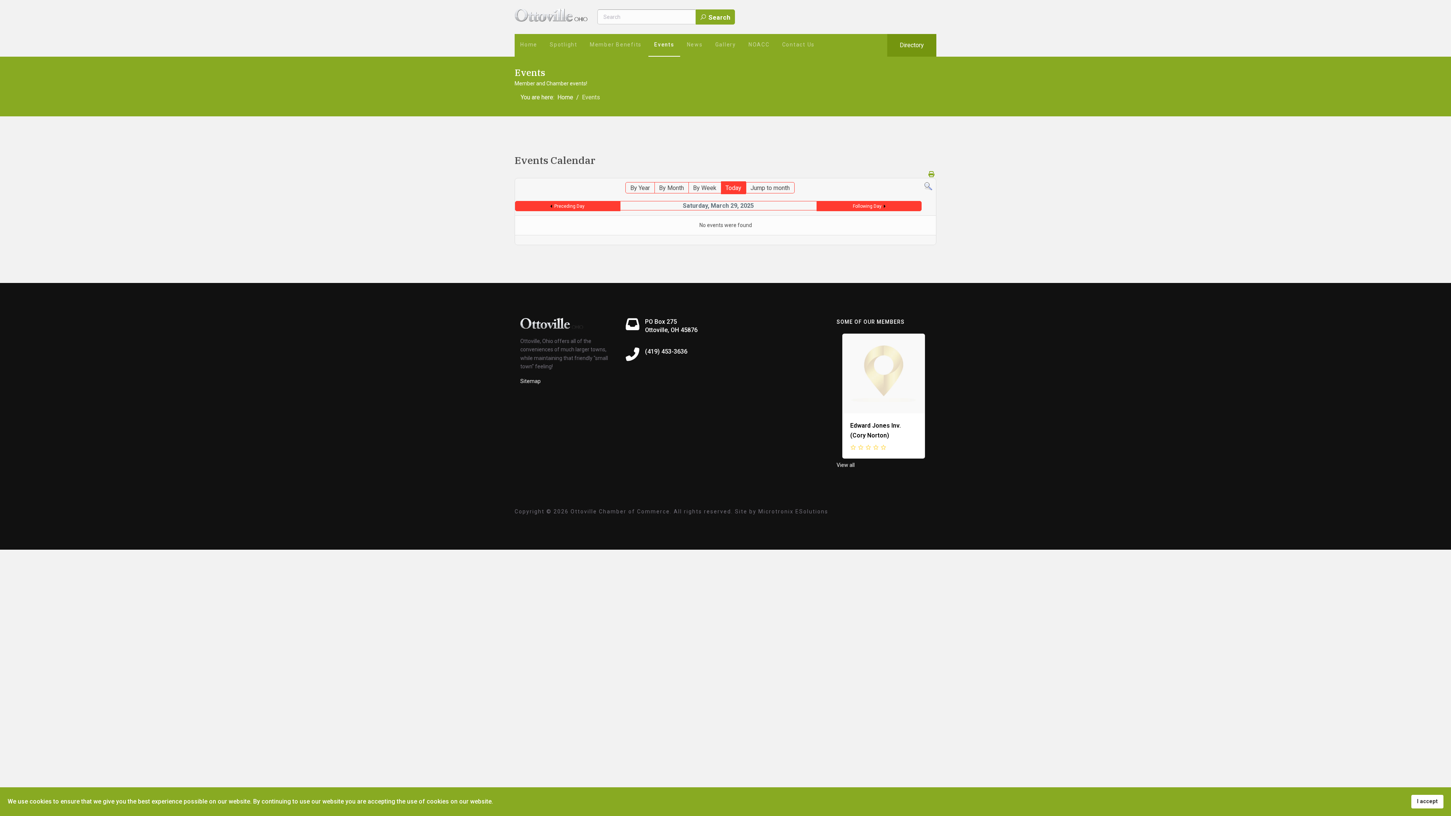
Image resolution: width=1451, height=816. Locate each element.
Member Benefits (616, 45)
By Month (671, 188)
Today (733, 188)
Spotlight (563, 45)
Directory (912, 45)
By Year (640, 188)
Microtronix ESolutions (793, 511)
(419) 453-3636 (666, 351)
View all (846, 465)
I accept (1427, 801)
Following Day (867, 206)
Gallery (725, 45)
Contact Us (798, 45)
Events (664, 45)
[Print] (931, 174)
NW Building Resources (888, 425)
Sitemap (530, 381)
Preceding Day (569, 206)
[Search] (928, 186)
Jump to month (770, 188)
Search (718, 17)
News (695, 45)
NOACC (759, 45)
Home (528, 45)
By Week (704, 188)
